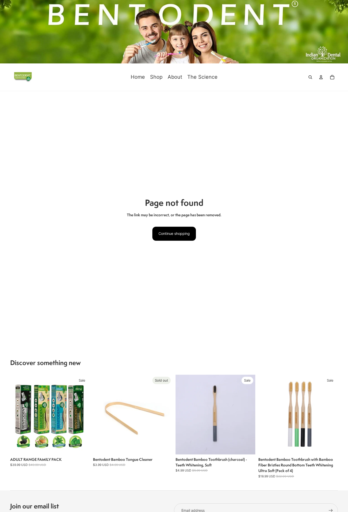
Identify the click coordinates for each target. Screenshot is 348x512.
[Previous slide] (100, 414)
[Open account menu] (321, 77)
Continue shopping (174, 233)
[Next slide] (164, 414)
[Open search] (310, 77)
